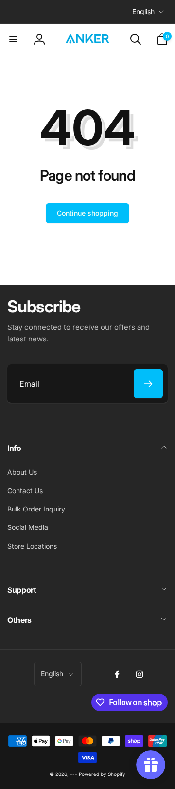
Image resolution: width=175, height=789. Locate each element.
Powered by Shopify (102, 774)
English (143, 11)
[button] (13, 39)
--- (73, 774)
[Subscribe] (148, 383)
